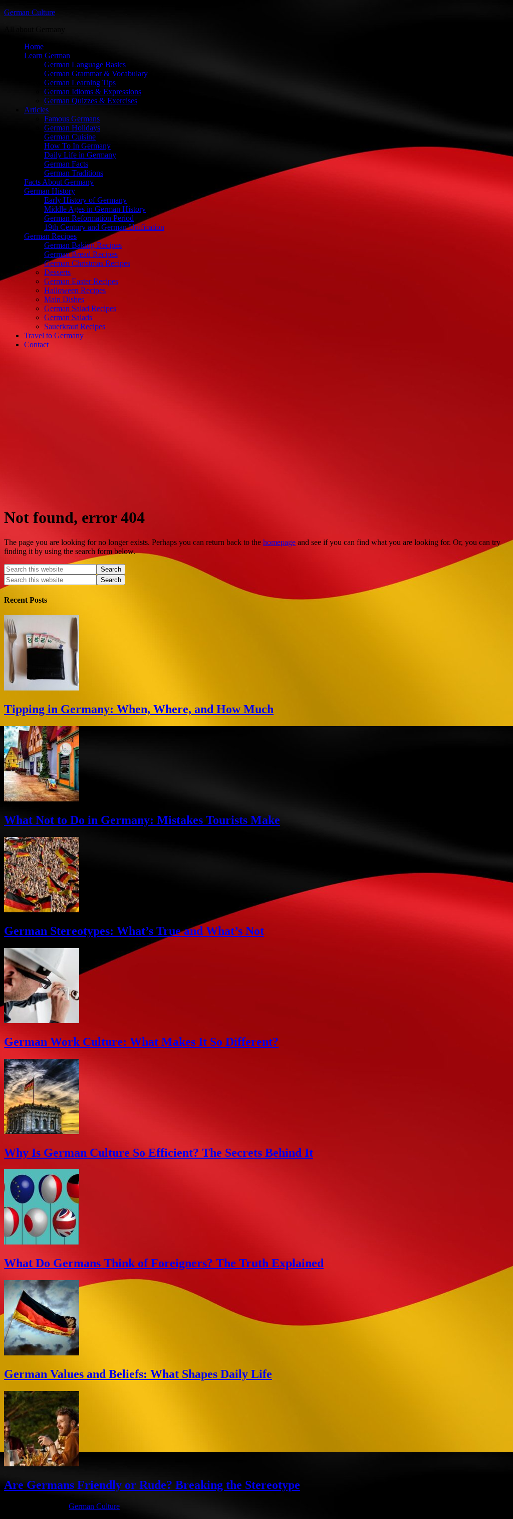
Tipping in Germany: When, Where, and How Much (139, 709)
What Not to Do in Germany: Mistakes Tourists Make (142, 819)
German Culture (29, 12)
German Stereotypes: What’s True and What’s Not (134, 930)
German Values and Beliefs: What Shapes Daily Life (138, 1373)
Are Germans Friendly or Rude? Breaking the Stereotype (152, 1484)
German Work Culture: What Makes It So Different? (141, 1041)
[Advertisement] (256, 427)
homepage (279, 542)
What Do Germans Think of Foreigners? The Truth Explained (164, 1263)
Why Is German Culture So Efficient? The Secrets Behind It (158, 1152)
